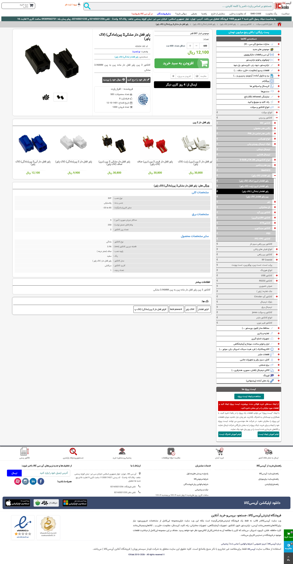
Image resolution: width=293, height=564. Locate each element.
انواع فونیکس (264, 139)
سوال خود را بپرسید (112, 80)
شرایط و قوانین (246, 544)
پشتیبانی (224, 544)
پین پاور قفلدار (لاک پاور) (257, 197)
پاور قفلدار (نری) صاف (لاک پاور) (253, 181)
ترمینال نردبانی (263, 149)
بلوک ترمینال (266, 302)
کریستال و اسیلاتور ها (260, 86)
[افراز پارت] (283, 5)
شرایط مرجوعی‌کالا (201, 479)
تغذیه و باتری (263, 333)
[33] (17, 503)
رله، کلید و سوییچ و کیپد (259, 102)
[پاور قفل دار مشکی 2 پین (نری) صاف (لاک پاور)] (114, 144)
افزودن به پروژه (184, 76)
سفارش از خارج (218, 14)
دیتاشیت (285, 14)
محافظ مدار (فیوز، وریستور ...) (256, 328)
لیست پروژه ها (249, 389)
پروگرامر (266, 81)
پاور (268, 202)
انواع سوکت (266, 112)
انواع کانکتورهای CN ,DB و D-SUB (255, 160)
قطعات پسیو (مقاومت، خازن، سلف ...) (252, 70)
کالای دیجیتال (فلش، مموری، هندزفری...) (250, 370)
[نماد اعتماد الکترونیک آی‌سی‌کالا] (23, 527)
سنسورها (265, 91)
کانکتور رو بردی (245, 24)
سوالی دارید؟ (181, 14)
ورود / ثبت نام (71, 4)
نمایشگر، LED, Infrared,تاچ (257, 97)
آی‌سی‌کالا (251, 549)
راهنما (204, 14)
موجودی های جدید (261, 49)
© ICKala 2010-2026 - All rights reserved (146, 554)
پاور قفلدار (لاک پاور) (228, 24)
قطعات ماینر (264, 354)
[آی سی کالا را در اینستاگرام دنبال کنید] (25, 481)
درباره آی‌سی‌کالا (274, 544)
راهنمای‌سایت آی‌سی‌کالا (269, 473)
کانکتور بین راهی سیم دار (261, 244)
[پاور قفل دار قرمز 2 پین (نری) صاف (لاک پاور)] (155, 144)
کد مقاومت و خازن (237, 14)
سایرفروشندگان (164, 14)
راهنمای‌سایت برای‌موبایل (268, 479)
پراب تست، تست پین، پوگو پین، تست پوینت (252, 265)
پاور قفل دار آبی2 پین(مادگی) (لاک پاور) (33, 162)
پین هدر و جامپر (263, 165)
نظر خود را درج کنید (137, 80)
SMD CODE (255, 14)
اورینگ (266, 375)
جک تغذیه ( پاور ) (264, 291)
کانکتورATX (265, 223)
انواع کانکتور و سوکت (264, 24)
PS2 (268, 233)
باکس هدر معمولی (262, 128)
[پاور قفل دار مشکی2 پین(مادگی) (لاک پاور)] (46, 97)
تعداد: (206, 39)
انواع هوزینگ (266, 270)
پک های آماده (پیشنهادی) (258, 381)
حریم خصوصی (260, 544)
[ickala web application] (74, 503)
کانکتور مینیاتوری (262, 228)
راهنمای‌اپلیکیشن (272, 484)
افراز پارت (116, 89)
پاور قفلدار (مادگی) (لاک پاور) (204, 24)
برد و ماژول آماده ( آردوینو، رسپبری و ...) (251, 76)
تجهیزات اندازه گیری (260, 339)
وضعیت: (144, 51)
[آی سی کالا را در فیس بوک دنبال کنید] (40, 481)
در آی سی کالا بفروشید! (142, 14)
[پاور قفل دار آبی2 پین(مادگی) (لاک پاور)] (33, 144)
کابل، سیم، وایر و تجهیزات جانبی (255, 360)
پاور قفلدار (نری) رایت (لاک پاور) (254, 186)
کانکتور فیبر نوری (264, 323)
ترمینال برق (266, 307)
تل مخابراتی (264, 207)
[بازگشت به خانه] (278, 24)
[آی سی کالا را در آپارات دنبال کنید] (17, 481)
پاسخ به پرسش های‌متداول (197, 473)
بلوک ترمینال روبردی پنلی (258, 144)
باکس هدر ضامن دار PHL (259, 133)
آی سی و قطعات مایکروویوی (257, 55)
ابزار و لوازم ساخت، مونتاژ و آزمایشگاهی (251, 344)
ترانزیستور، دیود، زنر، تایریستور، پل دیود (251, 65)
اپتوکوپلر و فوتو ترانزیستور (258, 60)
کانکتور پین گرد (263, 212)
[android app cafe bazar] (46, 503)
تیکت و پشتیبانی (201, 489)
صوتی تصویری (265, 286)
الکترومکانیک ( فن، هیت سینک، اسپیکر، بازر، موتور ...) (244, 349)
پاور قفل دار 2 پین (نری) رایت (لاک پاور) (195, 162)
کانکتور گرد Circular (263, 296)
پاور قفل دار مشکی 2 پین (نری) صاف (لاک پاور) (114, 162)
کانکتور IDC (265, 123)
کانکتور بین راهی (264, 254)
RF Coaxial (267, 260)
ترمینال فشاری (263, 154)
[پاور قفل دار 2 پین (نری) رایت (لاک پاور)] (195, 144)
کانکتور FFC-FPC (262, 239)
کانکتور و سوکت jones (262, 312)
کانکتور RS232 (265, 281)
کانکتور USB (266, 275)
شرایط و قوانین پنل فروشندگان (196, 484)
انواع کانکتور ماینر (264, 317)
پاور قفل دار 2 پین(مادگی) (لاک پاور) (73, 161)
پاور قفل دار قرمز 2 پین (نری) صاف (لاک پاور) (155, 162)
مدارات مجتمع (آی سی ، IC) (257, 44)
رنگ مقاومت (271, 14)
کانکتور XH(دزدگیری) (261, 218)
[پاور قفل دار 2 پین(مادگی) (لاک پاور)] (73, 144)
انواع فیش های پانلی (262, 249)
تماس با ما (234, 544)
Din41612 (265, 170)
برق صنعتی (264, 365)
